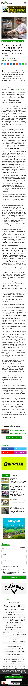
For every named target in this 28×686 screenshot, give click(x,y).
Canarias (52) (6, 609)
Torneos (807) (10, 612)
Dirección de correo (6, 560)
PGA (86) (22, 659)
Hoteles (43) (22, 663)
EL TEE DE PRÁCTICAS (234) (13, 634)
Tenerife (21, 41)
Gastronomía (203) (15, 632)
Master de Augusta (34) (18, 629)
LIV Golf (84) (19, 654)
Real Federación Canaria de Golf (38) (14, 646)
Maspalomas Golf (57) (8, 648)
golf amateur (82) (13, 668)
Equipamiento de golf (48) (11, 625)
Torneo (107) (22, 666)
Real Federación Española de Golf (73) (10, 641)
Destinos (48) (19, 625)
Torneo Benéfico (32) (18, 656)
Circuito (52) (23, 632)
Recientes (6, 476)
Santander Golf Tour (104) (19, 637)
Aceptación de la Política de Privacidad (11, 566)
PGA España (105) (15, 659)
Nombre (4, 548)
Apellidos (4, 554)
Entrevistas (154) (9, 627)
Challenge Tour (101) (14, 639)
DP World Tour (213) (19, 648)
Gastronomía (6, 41)
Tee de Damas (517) (11, 654)
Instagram (21, 452)
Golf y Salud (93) (21, 668)
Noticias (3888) (14, 606)
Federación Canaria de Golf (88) (17, 609)
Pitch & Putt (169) (18, 627)
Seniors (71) (23, 634)
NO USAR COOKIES (14, 683)
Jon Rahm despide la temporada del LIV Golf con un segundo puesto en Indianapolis (17, 495)
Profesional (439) (8, 614)
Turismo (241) (6, 632)
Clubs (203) (5, 668)
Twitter (20, 449)
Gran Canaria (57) (8, 629)
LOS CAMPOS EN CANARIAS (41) (9, 617)
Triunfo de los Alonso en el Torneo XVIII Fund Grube (17, 501)
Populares (14, 476)
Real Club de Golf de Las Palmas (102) (14, 622)
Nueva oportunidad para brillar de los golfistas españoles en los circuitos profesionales (17, 511)
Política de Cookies (16, 674)
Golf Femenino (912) (9, 651)
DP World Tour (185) (20, 644)
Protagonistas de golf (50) (19, 614)
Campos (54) (13, 661)
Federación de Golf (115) (9, 644)
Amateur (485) (21, 617)
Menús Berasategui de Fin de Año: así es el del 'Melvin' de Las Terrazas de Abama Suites (18, 432)
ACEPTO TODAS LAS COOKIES (14, 676)
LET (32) (3, 634)
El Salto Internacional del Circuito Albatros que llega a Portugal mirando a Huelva (18, 481)
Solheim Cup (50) (9, 656)
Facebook (7, 449)
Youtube (7, 452)
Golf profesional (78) (14, 663)
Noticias (14, 41)
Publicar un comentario (14, 437)
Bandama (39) (20, 661)
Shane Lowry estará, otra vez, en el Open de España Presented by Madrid (18, 488)
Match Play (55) (15, 666)
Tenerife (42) (6, 663)
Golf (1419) (21, 652)
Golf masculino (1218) (17, 620)
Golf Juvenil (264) (6, 666)
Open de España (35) (8, 637)
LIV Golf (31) (5, 620)
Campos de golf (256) (14, 602)
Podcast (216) (22, 641)
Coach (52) (7, 661)
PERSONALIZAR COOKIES (14, 680)
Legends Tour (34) (19, 612)
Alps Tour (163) (7, 659)
